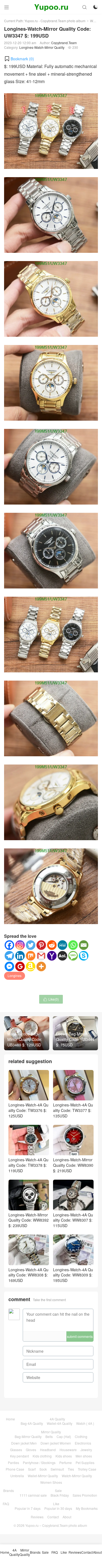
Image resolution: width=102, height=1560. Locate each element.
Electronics (83, 1443)
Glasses (16, 1449)
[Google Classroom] (20, 966)
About (67, 1516)
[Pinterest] (41, 945)
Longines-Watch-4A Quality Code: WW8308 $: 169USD (28, 1275)
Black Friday (60, 1495)
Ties (71, 1469)
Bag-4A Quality (32, 1423)
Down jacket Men (24, 1443)
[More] (41, 966)
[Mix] (30, 956)
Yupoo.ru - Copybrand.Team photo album (54, 20)
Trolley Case (87, 1469)
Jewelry (86, 1449)
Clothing (81, 1436)
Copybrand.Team (64, 42)
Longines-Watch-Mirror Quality (41, 47)
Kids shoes (63, 1456)
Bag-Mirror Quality (28, 1436)
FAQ (6, 1503)
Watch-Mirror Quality (77, 1475)
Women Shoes (51, 1482)
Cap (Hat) (64, 1436)
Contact (53, 1516)
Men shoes (84, 1456)
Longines (14, 975)
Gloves (31, 1449)
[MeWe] (62, 945)
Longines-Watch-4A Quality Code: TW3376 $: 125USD (28, 1110)
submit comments (80, 1336)
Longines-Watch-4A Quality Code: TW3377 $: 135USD (73, 1110)
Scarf (32, 1469)
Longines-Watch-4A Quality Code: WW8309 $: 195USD (73, 1275)
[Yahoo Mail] (52, 956)
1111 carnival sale (33, 1495)
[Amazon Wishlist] (30, 966)
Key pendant (19, 1456)
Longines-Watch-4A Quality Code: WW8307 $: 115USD (73, 1220)
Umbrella (17, 1475)
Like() (51, 999)
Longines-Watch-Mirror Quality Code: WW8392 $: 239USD (28, 1220)
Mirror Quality (51, 1431)
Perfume (65, 1462)
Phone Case (15, 1469)
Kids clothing (42, 1456)
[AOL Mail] (62, 956)
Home (10, 1419)
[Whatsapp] (73, 945)
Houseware (68, 1449)
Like (56, 1503)
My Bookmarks (87, 1508)
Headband (48, 1449)
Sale (58, 1490)
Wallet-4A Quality (59, 1423)
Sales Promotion (85, 1495)
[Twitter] (30, 945)
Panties (13, 1462)
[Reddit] (52, 945)
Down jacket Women (56, 1443)
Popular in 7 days (28, 1508)
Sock (43, 1469)
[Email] (83, 945)
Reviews (37, 1516)
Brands (8, 1490)
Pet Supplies (85, 1462)
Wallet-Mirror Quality (43, 1475)
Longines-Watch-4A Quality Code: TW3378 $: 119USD (28, 1165)
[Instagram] (20, 945)
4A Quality (57, 1419)
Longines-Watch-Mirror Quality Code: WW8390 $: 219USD (73, 1165)
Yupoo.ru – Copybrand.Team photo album (56, 1525)
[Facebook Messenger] (9, 966)
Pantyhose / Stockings (39, 1462)
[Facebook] (9, 945)
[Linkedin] (20, 956)
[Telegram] (9, 956)
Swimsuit (57, 1469)
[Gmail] (41, 956)
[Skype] (83, 956)
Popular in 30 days (58, 1508)
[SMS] (73, 956)
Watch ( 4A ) (85, 1423)
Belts (49, 1436)
